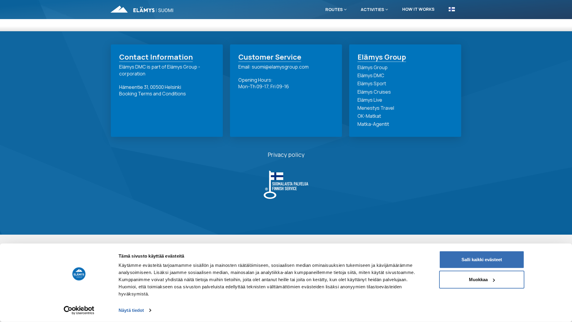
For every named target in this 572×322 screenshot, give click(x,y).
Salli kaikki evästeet (481, 259)
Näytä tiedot (131, 310)
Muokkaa (478, 279)
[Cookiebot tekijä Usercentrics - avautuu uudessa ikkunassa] (79, 310)
